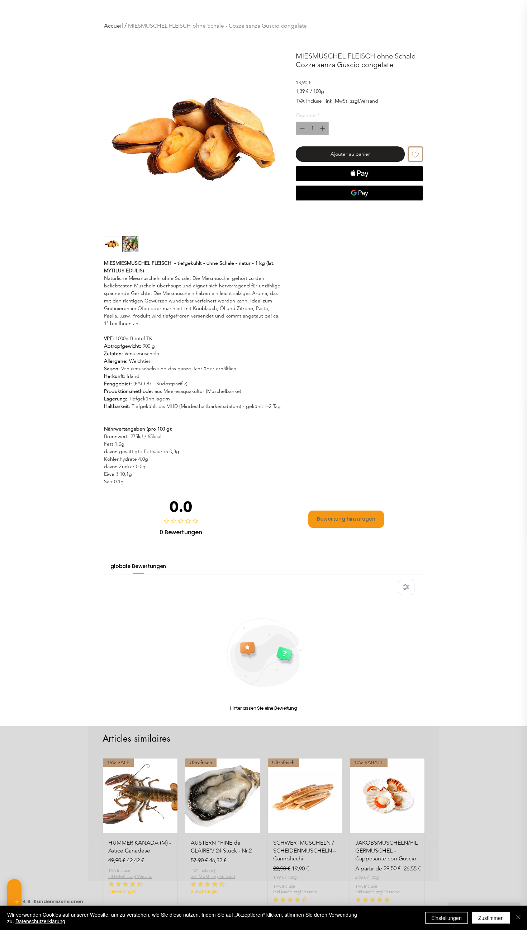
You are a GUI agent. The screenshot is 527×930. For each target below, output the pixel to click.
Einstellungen (446, 917)
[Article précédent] (92, 841)
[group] (264, 841)
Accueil (113, 25)
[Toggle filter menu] (406, 587)
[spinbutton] (312, 128)
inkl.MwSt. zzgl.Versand (352, 101)
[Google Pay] (359, 193)
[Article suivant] (435, 841)
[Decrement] (301, 128)
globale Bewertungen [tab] (138, 566)
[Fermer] (518, 917)
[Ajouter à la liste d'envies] (415, 154)
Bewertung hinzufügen (346, 518)
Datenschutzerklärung (40, 921)
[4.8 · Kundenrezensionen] (14, 901)
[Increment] (323, 128)
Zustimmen (491, 917)
